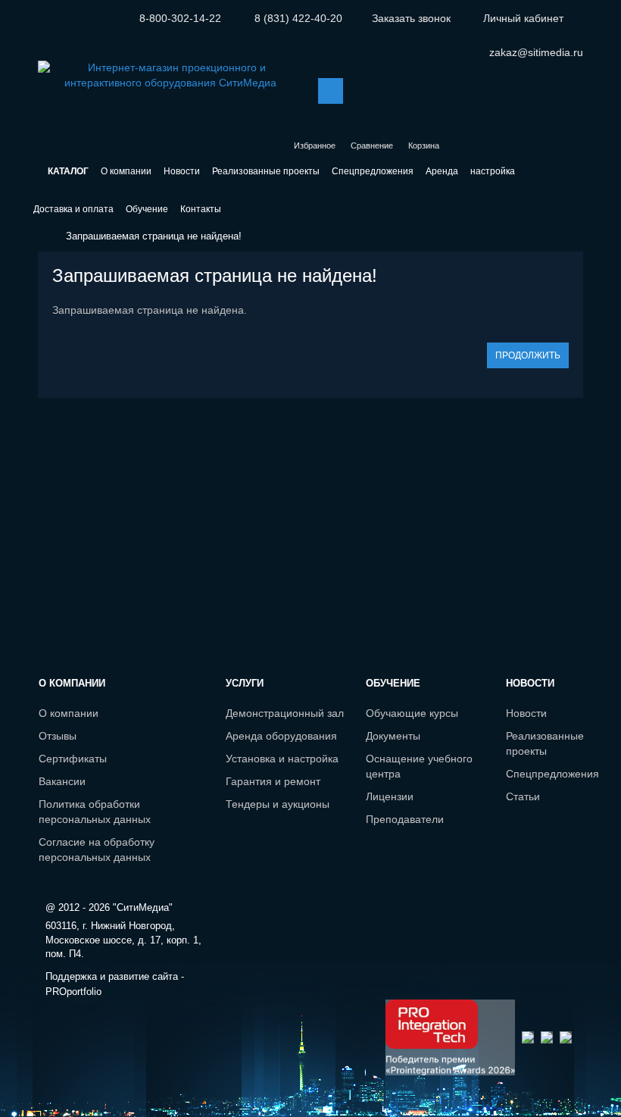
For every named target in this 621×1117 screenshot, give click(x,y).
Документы (393, 736)
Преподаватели (405, 819)
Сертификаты (73, 758)
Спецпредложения (552, 774)
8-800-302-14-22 (180, 18)
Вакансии (62, 781)
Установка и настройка (282, 758)
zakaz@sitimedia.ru (536, 52)
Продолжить (527, 355)
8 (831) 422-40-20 (298, 18)
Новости (526, 713)
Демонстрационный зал (285, 713)
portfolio (73, 991)
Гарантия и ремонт (273, 781)
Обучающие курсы (412, 713)
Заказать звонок (411, 18)
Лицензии (389, 796)
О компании (68, 713)
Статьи (523, 796)
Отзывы (57, 736)
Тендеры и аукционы (277, 804)
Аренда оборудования (281, 736)
